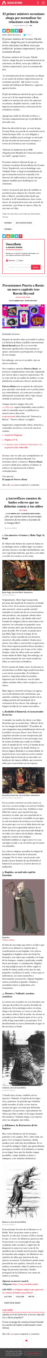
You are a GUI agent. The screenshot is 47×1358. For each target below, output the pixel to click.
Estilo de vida (23, 297)
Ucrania (8, 229)
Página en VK (11, 440)
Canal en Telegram (13, 435)
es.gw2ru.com (8, 416)
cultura (8, 1297)
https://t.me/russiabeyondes (25, 1284)
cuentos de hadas (12, 1303)
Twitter (29, 35)
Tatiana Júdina (8, 940)
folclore (20, 1297)
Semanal (11, 260)
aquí (12, 485)
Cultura (23, 510)
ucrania (8, 223)
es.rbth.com (7, 407)
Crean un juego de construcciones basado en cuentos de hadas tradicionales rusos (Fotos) (23, 1325)
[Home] (4, 3)
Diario (21, 260)
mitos (31, 1297)
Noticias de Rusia (24, 223)
